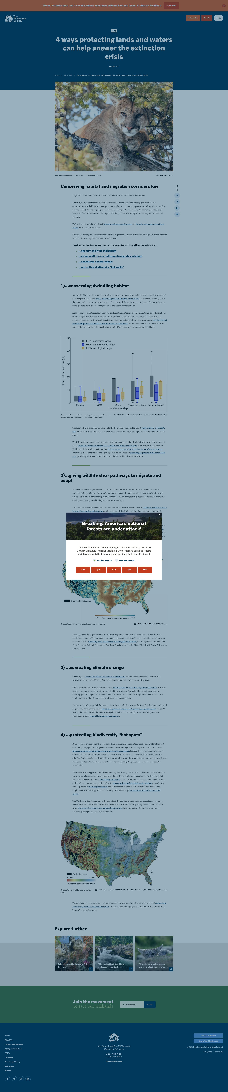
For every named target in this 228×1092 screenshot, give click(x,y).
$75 (129, 570)
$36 (98, 570)
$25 (83, 570)
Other (144, 570)
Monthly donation (104, 560)
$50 (114, 570)
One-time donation (127, 560)
